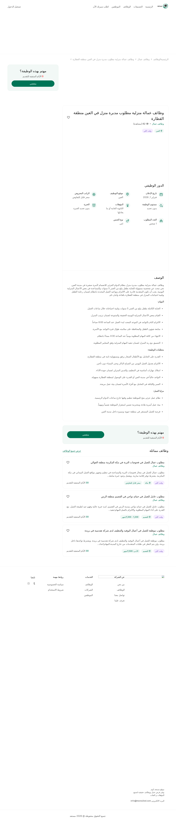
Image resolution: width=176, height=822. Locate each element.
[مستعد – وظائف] (162, 6)
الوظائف (157, 59)
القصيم (145, 517)
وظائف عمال (144, 59)
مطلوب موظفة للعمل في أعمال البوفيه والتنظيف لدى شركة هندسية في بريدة (124, 530)
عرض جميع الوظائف (72, 450)
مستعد (73, 816)
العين (158, 131)
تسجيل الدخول (14, 6)
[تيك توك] (33, 583)
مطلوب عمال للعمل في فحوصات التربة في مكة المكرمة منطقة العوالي (127, 462)
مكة (146, 483)
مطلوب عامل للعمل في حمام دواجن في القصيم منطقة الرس (132, 496)
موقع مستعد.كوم (157, 789)
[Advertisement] (88, 32)
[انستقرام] (28, 583)
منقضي (85, 434)
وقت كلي (147, 131)
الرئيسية (164, 59)
